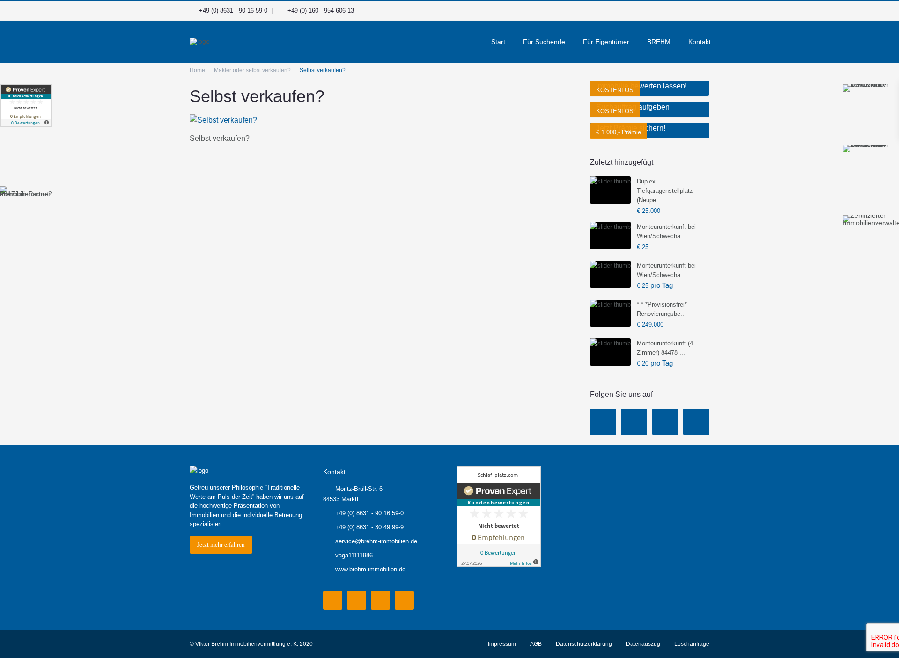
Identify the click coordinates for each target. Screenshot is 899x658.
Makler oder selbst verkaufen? (252, 70)
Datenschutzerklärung (584, 644)
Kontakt (699, 41)
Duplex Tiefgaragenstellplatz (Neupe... (665, 191)
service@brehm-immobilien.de (376, 541)
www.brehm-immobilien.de (370, 569)
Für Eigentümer (606, 41)
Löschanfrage (691, 644)
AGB (536, 644)
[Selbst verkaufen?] (223, 120)
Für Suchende (544, 41)
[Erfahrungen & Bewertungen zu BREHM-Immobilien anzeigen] (26, 105)
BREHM (659, 41)
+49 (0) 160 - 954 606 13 (320, 10)
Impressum (502, 644)
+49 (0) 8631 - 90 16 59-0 (233, 10)
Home (197, 70)
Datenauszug (643, 644)
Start (498, 41)
